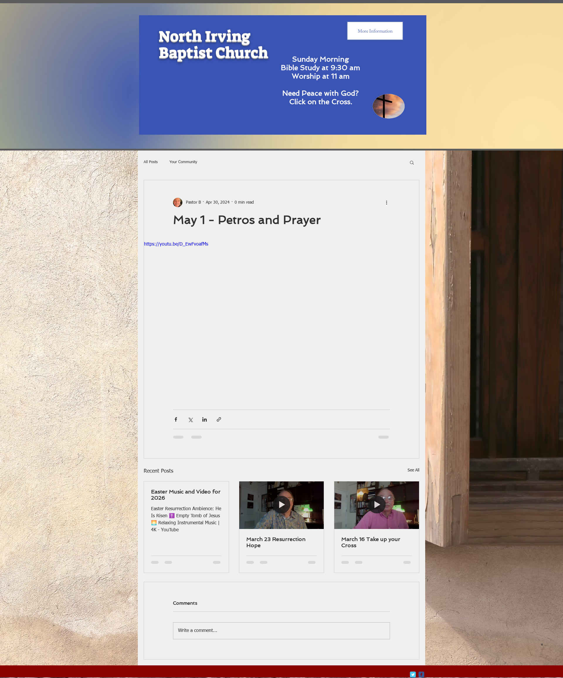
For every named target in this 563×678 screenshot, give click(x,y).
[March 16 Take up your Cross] (376, 505)
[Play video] (281, 318)
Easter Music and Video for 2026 (186, 494)
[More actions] (386, 202)
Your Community (183, 162)
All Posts (151, 162)
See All (413, 470)
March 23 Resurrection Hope (276, 542)
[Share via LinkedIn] (204, 419)
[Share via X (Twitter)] (190, 419)
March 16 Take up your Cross (370, 542)
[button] (412, 162)
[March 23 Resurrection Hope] (281, 505)
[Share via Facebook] (176, 419)
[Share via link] (219, 419)
